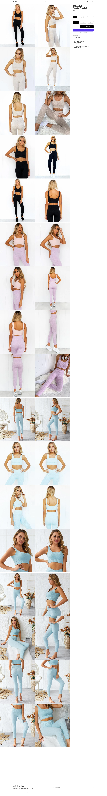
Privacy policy (33, 792)
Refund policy (29, 792)
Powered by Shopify (22, 792)
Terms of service (39, 792)
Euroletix (17, 792)
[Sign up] (92, 787)
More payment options (83, 32)
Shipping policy (45, 792)
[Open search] (87, 2)
